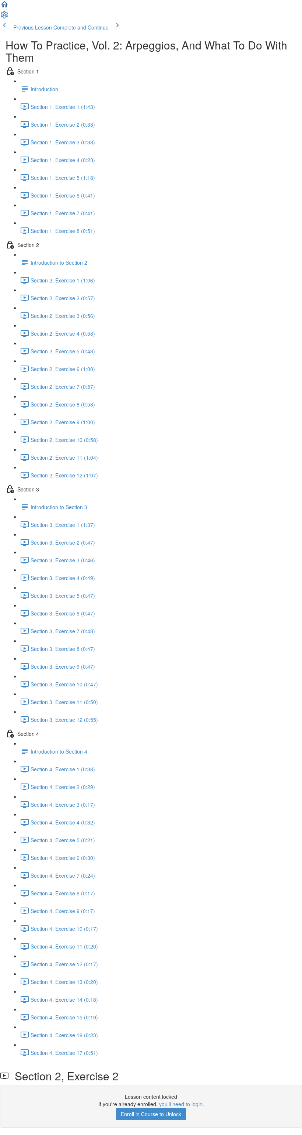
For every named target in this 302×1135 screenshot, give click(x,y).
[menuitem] (4, 17)
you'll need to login (181, 1104)
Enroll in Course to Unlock (151, 1114)
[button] (4, 6)
